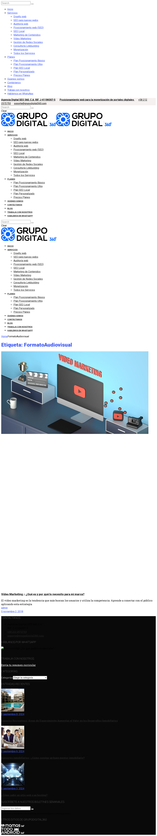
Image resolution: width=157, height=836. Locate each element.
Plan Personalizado (23, 71)
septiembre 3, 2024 (13, 788)
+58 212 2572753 (17, 631)
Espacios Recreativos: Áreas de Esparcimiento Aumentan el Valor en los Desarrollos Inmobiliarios (59, 720)
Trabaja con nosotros (18, 90)
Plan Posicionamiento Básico (29, 60)
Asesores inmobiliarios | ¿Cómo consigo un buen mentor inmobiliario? (43, 757)
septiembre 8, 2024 (13, 714)
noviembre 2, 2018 (13, 611)
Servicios (12, 12)
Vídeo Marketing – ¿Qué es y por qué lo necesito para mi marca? (42, 594)
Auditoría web (20, 23)
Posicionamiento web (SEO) (28, 27)
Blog (9, 86)
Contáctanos (14, 82)
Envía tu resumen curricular (18, 665)
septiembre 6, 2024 (13, 751)
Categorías (7, 677)
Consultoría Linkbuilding (26, 45)
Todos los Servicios (24, 53)
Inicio (10, 9)
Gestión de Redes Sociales (28, 42)
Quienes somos (15, 79)
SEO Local (19, 31)
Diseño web (19, 16)
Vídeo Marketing (22, 38)
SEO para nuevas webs (25, 20)
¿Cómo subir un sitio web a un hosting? (24, 795)
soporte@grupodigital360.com (30, 103)
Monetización (20, 49)
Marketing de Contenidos (26, 34)
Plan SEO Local (21, 68)
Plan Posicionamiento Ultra (27, 64)
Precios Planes (21, 75)
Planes (11, 56)
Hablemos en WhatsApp (20, 93)
